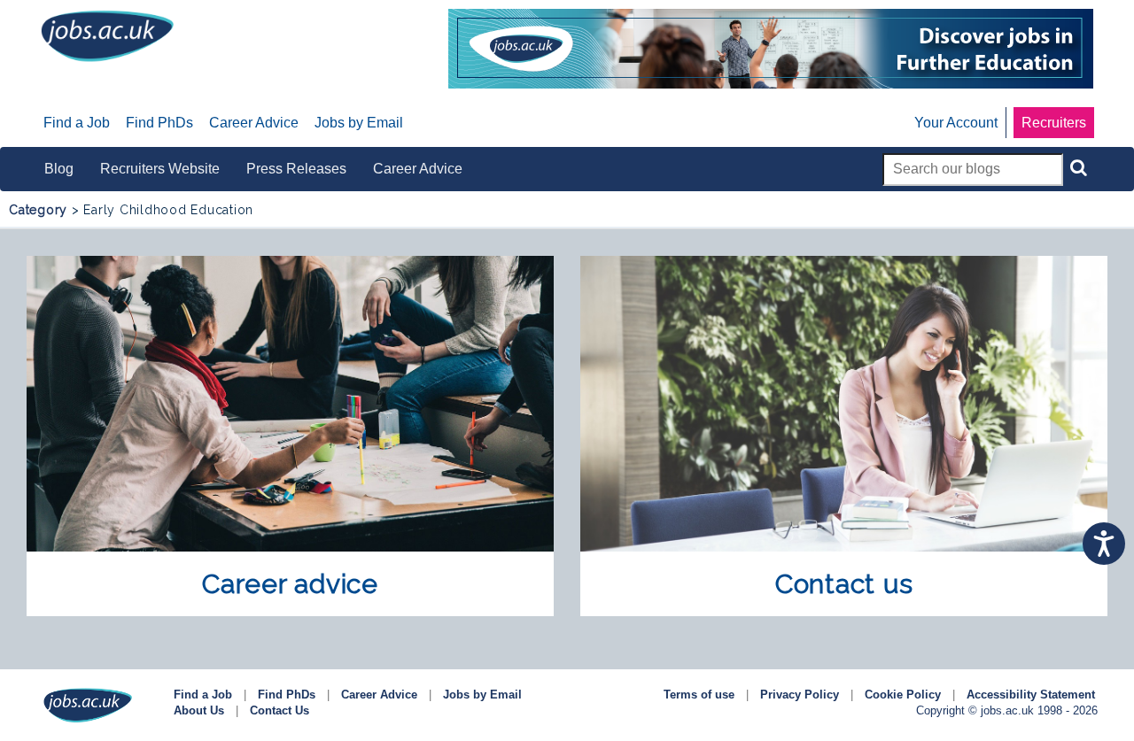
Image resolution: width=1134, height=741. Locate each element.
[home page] (107, 34)
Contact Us (279, 710)
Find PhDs (286, 694)
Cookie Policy (903, 694)
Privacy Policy (799, 694)
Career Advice (379, 694)
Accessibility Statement (1031, 694)
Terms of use (699, 694)
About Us (199, 710)
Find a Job (203, 694)
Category (38, 210)
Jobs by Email (482, 694)
